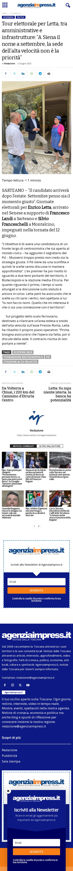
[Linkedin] (23, 73)
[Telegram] (40, 73)
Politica (20, 17)
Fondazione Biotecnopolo (23, 357)
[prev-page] (34, 526)
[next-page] (39, 526)
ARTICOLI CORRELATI (23, 446)
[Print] (48, 73)
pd (48, 357)
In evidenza (8, 17)
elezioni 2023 (23, 352)
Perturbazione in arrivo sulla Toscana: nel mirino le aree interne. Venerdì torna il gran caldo (60, 474)
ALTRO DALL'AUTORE (49, 446)
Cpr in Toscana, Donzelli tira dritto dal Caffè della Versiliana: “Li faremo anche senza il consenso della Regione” (60, 514)
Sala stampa (11, 761)
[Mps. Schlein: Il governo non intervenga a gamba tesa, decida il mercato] (37, 498)
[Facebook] (5, 73)
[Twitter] (14, 73)
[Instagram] (13, 685)
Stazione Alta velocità (20, 361)
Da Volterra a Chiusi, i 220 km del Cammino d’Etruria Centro (18, 394)
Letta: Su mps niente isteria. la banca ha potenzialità (57, 394)
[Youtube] (28, 685)
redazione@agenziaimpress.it (35, 677)
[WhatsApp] (31, 73)
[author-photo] (36, 418)
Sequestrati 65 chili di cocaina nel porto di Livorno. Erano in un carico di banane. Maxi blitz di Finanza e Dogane (36, 476)
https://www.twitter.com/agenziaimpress (36, 435)
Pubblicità (9, 755)
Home (4, 13)
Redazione (9, 63)
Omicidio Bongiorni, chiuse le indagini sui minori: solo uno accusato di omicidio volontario (12, 513)
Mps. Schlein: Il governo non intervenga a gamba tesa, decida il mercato (36, 512)
